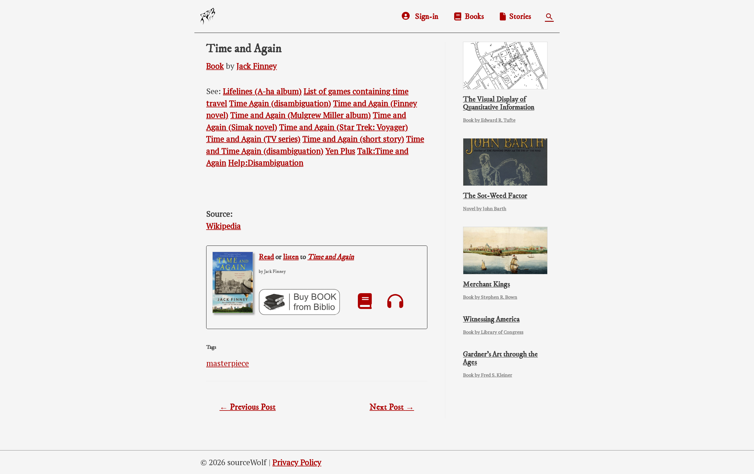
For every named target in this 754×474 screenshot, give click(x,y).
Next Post (392, 407)
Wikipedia (223, 226)
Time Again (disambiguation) (280, 103)
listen (291, 256)
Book (215, 66)
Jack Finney (257, 66)
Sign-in (426, 16)
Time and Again (330, 256)
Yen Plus (340, 151)
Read (266, 256)
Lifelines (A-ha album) (262, 91)
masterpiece (227, 363)
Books (472, 16)
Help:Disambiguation (265, 162)
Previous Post (247, 407)
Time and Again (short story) (353, 138)
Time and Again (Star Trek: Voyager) (343, 127)
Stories (518, 16)
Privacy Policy (296, 462)
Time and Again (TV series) (253, 138)
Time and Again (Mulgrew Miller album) (300, 115)
